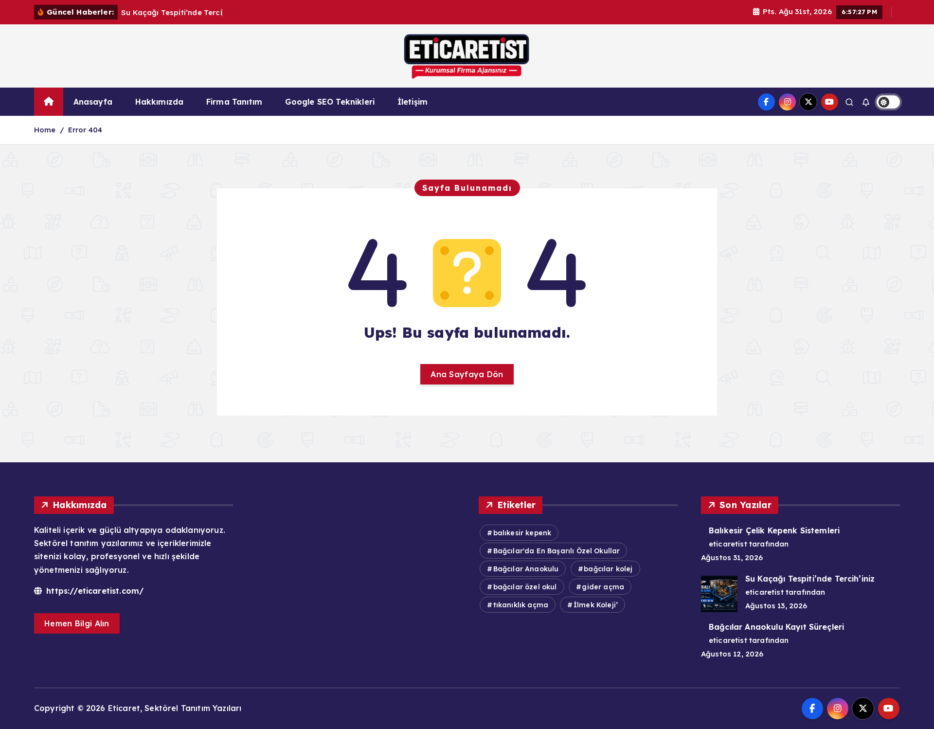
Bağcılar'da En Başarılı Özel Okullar (556, 551)
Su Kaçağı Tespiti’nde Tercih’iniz (810, 578)
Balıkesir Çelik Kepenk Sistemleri (774, 530)
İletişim (412, 102)
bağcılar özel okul (525, 587)
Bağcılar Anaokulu (526, 569)
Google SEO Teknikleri (330, 102)
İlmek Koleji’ (596, 605)
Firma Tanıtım (234, 102)
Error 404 (85, 129)
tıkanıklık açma (520, 605)
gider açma (603, 587)
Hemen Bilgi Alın (76, 623)
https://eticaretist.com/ (94, 591)
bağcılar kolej (608, 569)
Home (45, 129)
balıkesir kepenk (522, 533)
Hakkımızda (159, 102)
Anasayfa (92, 102)
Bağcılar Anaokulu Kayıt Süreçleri (776, 627)
